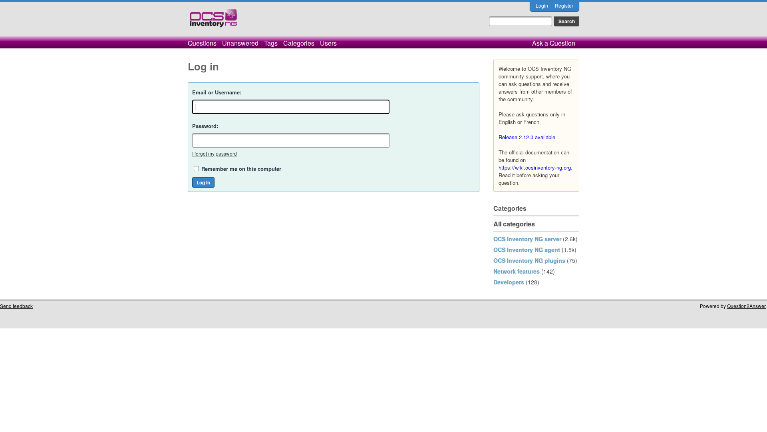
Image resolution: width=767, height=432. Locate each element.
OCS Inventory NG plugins (529, 260)
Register (564, 5)
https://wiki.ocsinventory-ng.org (535, 167)
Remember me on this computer (241, 168)
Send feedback (16, 305)
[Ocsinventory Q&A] (213, 21)
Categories (298, 43)
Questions (202, 43)
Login (542, 5)
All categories (514, 223)
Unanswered (240, 43)
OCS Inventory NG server (527, 239)
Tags (271, 43)
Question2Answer (746, 305)
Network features (516, 271)
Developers (508, 282)
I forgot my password (214, 153)
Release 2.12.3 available (527, 137)
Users (328, 43)
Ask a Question (553, 43)
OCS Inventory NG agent (526, 250)
